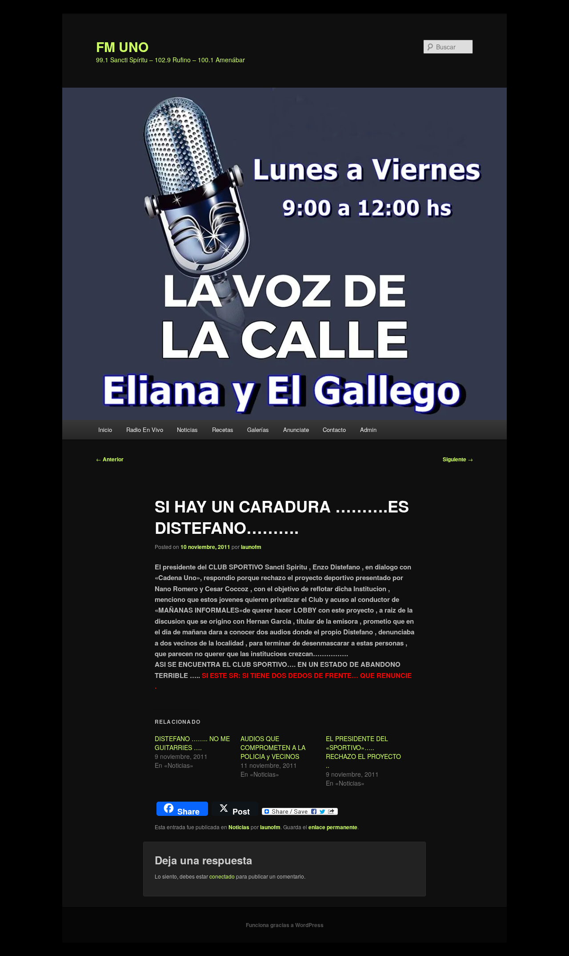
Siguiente (458, 459)
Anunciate (296, 429)
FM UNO (122, 46)
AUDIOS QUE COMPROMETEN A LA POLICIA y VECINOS (272, 747)
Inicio (105, 429)
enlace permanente (333, 827)
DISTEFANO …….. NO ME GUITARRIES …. (192, 743)
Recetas (222, 429)
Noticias (187, 429)
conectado (222, 876)
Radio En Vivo (144, 429)
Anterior (110, 459)
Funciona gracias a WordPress (285, 925)
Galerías (258, 429)
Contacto (334, 429)
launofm (251, 547)
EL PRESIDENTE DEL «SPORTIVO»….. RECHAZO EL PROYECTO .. (363, 752)
